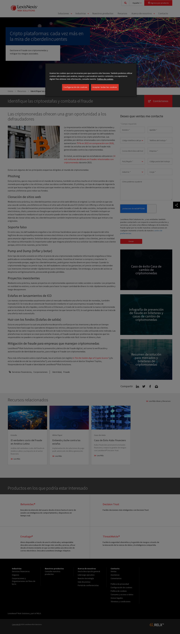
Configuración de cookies (75, 87)
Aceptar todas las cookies (105, 87)
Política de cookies (105, 79)
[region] (91, 80)
